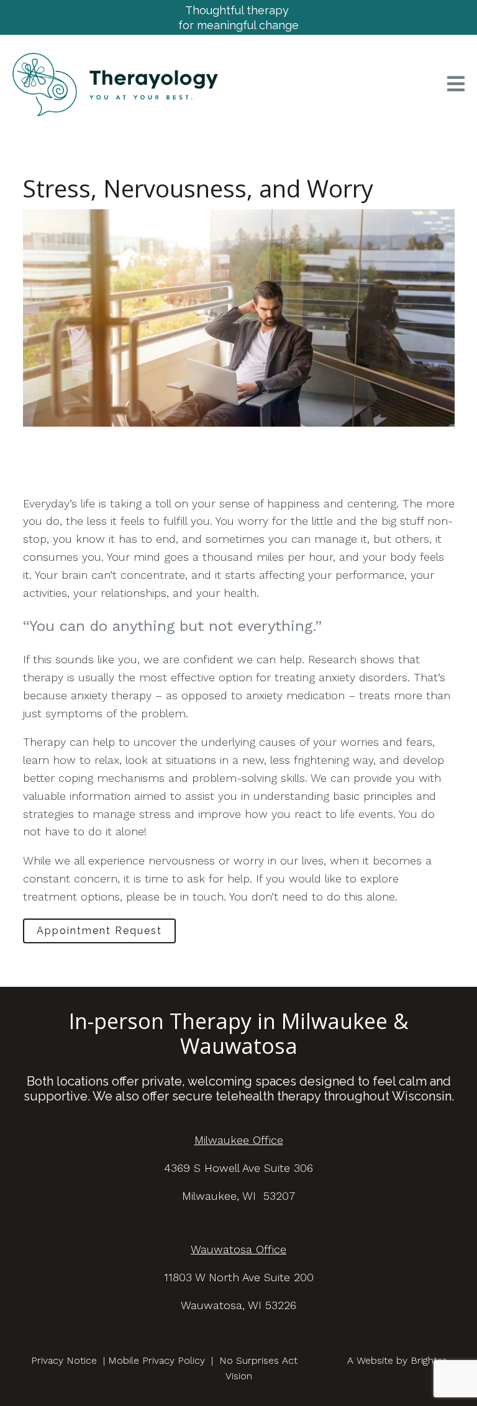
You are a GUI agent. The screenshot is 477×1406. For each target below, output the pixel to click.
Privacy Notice (64, 1360)
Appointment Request (99, 931)
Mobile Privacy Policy (156, 1360)
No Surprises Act (258, 1360)
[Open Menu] (456, 85)
